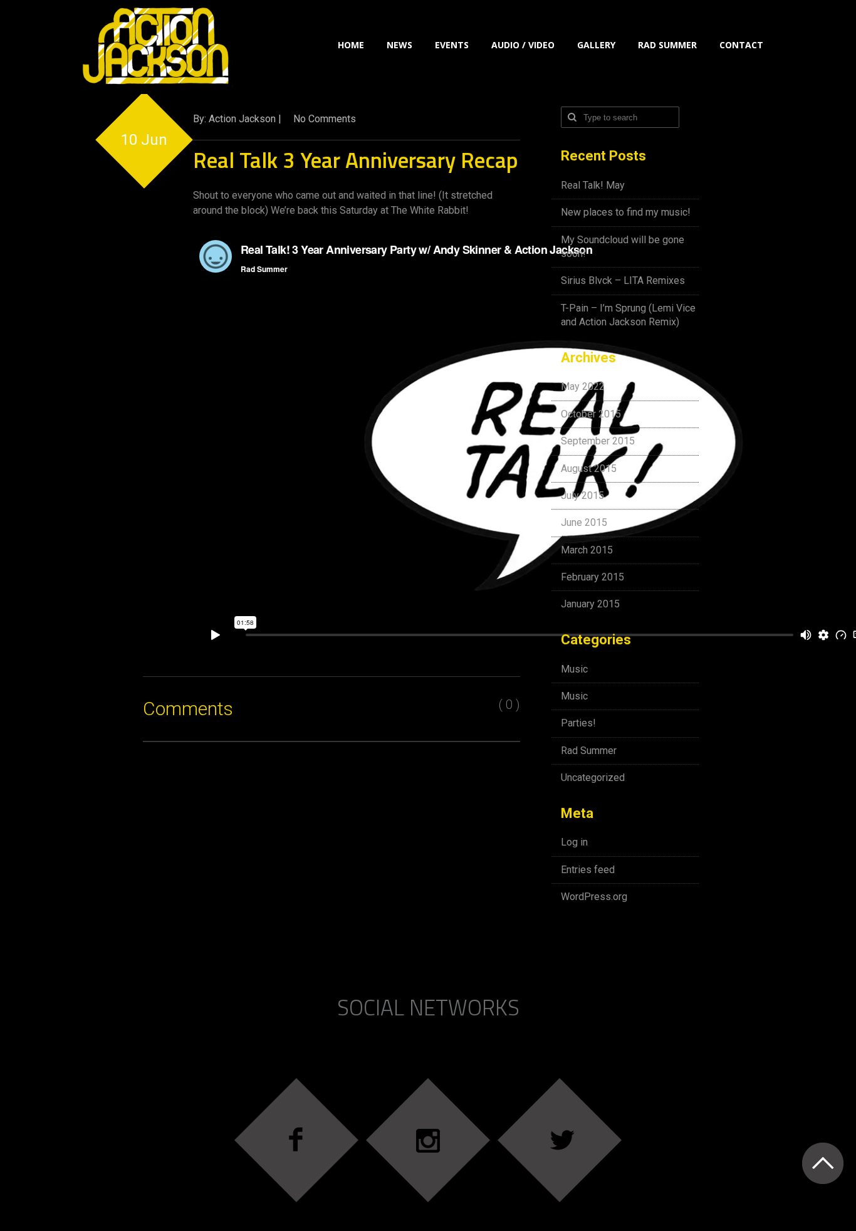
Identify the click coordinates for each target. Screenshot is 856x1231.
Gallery (596, 45)
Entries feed (588, 870)
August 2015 (589, 468)
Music (574, 669)
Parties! (578, 723)
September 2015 (598, 441)
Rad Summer (667, 45)
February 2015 (592, 577)
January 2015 (590, 604)
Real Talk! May (593, 185)
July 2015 (582, 495)
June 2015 (584, 522)
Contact (741, 45)
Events (452, 45)
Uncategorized (593, 777)
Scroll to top (822, 1163)
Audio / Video (523, 45)
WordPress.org (594, 897)
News (399, 45)
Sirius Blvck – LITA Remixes (623, 280)
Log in (574, 842)
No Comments (324, 119)
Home (351, 45)
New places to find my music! (626, 212)
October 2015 (591, 414)
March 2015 (587, 550)
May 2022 (583, 386)
